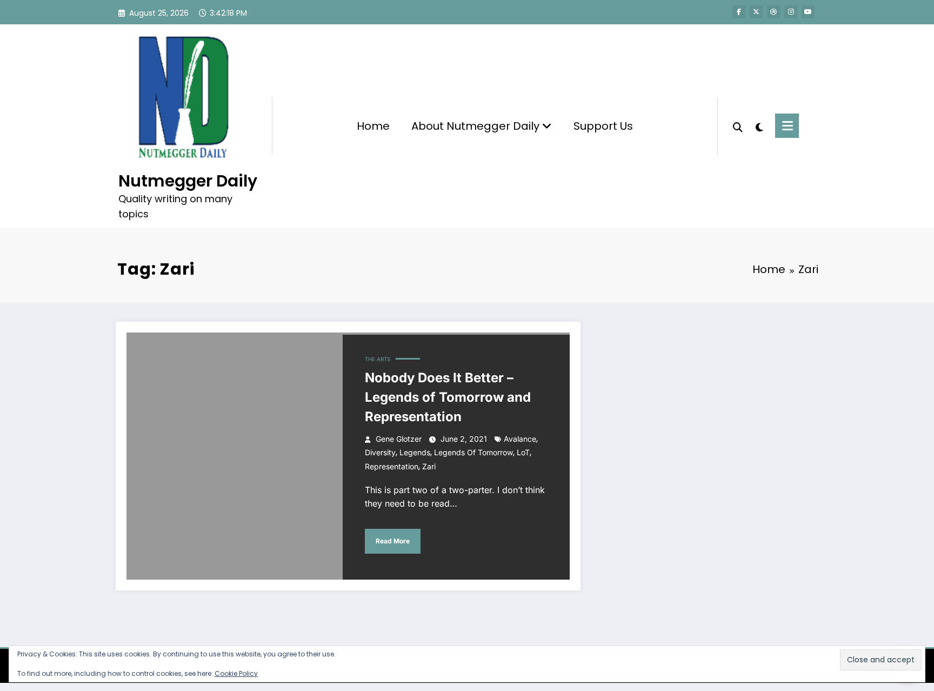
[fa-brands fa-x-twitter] (756, 11)
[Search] (738, 126)
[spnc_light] (759, 126)
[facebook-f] (738, 11)
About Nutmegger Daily (476, 126)
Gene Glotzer (399, 438)
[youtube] (808, 11)
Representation (391, 466)
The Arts (377, 359)
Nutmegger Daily (187, 180)
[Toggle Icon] (787, 126)
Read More (393, 541)
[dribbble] (773, 11)
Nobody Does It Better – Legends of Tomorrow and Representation (448, 397)
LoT (523, 452)
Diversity (380, 452)
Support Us (603, 126)
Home (373, 126)
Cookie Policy (236, 673)
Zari (429, 466)
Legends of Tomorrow (473, 452)
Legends (414, 452)
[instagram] (790, 11)
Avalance (520, 438)
